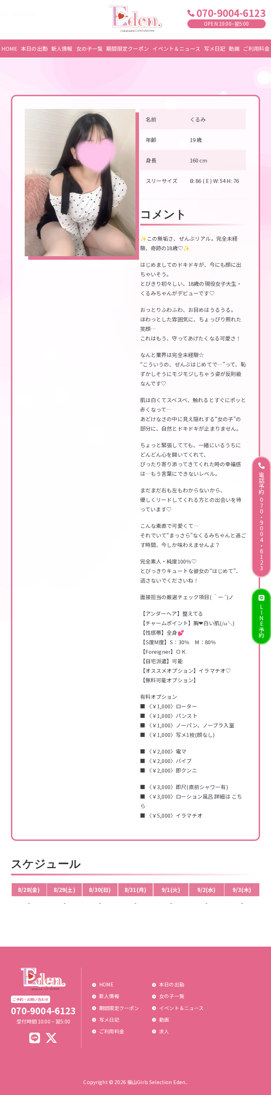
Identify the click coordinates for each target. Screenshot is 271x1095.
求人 (164, 1031)
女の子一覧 (89, 48)
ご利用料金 (256, 48)
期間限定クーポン (127, 48)
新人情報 (62, 48)
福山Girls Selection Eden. (156, 1081)
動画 (234, 48)
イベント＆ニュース (176, 48)
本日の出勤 (34, 48)
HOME (9, 48)
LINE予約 (261, 621)
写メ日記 (214, 48)
